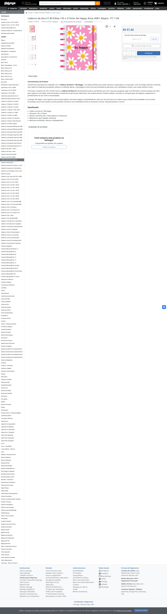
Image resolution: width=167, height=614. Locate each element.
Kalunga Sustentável (27, 592)
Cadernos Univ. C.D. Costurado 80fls (11, 201)
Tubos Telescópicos (6, 560)
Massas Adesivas (6, 457)
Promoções (77, 573)
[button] (32, 29)
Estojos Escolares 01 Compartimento (11, 30)
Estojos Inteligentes (6, 360)
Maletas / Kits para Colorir (8, 454)
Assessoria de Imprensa (28, 594)
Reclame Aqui (85, 604)
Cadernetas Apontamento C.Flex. (10, 98)
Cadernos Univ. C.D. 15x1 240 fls (10, 196)
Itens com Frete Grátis (81, 580)
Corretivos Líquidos (6, 326)
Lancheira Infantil (6, 415)
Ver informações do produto (71, 21)
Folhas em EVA (5, 382)
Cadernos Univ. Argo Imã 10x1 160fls (11, 176)
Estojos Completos (6, 346)
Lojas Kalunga (25, 573)
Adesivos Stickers (6, 46)
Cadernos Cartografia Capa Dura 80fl (11, 137)
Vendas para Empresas (28, 578)
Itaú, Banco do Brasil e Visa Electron (132, 585)
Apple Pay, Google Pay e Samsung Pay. (133, 591)
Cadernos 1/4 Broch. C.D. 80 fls (9, 104)
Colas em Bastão (6, 301)
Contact (3, 321)
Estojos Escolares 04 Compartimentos (12, 357)
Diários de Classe (6, 332)
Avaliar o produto (49, 147)
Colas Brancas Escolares (8, 296)
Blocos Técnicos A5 (6, 76)
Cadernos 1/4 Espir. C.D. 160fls (9, 112)
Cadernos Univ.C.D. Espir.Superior (10, 232)
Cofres (3, 290)
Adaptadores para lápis (7, 43)
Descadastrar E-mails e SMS (56, 596)
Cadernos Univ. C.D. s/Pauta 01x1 (10, 210)
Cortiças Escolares (6, 329)
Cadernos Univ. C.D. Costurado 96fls (11, 204)
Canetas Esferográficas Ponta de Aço (11, 271)
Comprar (149, 53)
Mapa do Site (24, 585)
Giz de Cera (4, 388)
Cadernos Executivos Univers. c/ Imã (11, 165)
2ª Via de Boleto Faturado (55, 594)
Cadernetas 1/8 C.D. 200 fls (8, 90)
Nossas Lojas (107, 2)
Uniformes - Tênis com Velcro (9, 563)
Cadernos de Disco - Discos (8, 148)
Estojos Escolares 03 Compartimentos (12, 354)
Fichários (3, 363)
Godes (3, 407)
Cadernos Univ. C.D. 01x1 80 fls (9, 22)
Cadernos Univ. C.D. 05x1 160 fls (10, 185)
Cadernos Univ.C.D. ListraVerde (10, 235)
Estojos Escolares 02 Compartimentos (12, 352)
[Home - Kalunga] (26, 13)
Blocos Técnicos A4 (6, 73)
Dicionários (4, 338)
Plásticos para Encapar (7, 507)
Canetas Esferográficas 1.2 (8, 260)
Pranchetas (4, 518)
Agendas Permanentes (7, 48)
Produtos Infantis (6, 521)
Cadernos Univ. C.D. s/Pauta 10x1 (10, 212)
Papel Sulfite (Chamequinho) (9, 493)
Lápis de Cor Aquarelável (8, 424)
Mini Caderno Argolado (7, 471)
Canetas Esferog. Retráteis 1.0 (9, 249)
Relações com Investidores (29, 596)
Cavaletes (4, 288)
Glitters (3, 402)
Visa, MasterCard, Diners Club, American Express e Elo (130, 573)
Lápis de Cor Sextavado (7, 429)
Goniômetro (4, 410)
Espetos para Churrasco (8, 343)
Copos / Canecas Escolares (8, 324)
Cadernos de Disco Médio (8, 157)
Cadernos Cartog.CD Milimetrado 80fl (11, 129)
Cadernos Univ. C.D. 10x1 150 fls (10, 187)
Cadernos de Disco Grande (8, 154)
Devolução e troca (52, 582)
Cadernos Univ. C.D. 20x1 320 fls (10, 199)
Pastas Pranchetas (6, 496)
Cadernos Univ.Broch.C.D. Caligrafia (11, 224)
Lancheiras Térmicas (7, 418)
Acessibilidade (78, 571)
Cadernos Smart (5, 174)
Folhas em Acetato (6, 379)
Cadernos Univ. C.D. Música (8, 207)
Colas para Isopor (6, 307)
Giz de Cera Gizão (6, 390)
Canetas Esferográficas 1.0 (8, 257)
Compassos (4, 315)
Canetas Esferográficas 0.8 (8, 254)
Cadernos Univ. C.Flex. (7, 215)
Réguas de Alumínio (6, 535)
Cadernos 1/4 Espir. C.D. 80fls (9, 115)
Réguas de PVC (5, 541)
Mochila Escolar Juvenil (7, 477)
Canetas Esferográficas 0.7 (8, 251)
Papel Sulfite (4, 491)
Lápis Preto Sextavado (7, 438)
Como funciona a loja (53, 571)
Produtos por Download (54, 589)
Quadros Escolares (6, 527)
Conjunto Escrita (6, 318)
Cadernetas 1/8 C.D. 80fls (8, 93)
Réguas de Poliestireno (7, 538)
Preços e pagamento (53, 575)
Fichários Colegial (6, 368)
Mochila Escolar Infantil (7, 33)
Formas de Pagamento (130, 568)
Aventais (3, 59)
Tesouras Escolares (6, 549)
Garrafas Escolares (6, 385)
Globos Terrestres (6, 404)
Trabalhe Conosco (26, 575)
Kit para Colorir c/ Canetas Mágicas (11, 413)
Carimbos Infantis (6, 282)
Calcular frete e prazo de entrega (135, 35)
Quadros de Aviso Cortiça (8, 524)
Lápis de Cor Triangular (7, 432)
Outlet (75, 589)
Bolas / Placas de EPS (7, 79)
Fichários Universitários (7, 371)
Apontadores (5, 54)
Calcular (154, 39)
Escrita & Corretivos (6, 340)
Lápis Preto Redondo (7, 435)
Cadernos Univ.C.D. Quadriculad (10, 237)
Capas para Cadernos (7, 279)
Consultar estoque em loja (142, 46)
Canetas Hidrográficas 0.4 (8, 28)
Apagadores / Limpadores (8, 51)
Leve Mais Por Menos (80, 578)
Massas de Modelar (6, 466)
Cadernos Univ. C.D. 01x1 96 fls (9, 182)
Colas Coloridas (5, 299)
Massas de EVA (5, 463)
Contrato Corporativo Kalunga (31, 580)
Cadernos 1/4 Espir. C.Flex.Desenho (11, 121)
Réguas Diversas (5, 543)
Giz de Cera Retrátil (6, 393)
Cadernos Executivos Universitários (11, 168)
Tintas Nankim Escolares (8, 557)
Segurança (50, 585)
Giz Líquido (4, 399)
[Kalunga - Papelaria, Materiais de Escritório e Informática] (9, 3)
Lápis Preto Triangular (7, 441)
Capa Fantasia (56, 13)
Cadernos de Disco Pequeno (9, 160)
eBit (92, 604)
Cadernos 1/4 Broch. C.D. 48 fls (9, 101)
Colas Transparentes (7, 313)
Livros (3, 443)
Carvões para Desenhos (8, 285)
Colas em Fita (5, 304)
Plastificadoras (5, 513)
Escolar (31, 13)
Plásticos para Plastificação (8, 510)
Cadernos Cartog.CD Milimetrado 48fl (11, 126)
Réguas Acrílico (5, 530)
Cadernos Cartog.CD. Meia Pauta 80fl (11, 132)
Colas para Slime (5, 310)
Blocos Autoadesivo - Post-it (9, 65)
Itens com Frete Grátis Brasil (83, 582)
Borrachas (4, 19)
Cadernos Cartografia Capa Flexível (11, 143)
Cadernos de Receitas (7, 162)
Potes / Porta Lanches (7, 516)
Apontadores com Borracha (9, 57)
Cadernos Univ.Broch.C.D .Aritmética (11, 221)
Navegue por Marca (80, 587)
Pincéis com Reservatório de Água (10, 499)
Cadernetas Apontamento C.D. (9, 96)
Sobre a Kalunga (26, 571)
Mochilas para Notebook (8, 482)
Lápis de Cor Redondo (7, 427)
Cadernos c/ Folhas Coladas (9, 123)
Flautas (3, 374)
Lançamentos (78, 575)
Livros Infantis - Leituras (8, 449)
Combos (76, 585)
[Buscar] (97, 3)
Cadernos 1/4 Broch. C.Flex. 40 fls (10, 110)
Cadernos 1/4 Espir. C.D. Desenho (10, 118)
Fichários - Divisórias (7, 365)
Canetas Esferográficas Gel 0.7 (9, 268)
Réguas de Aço (5, 532)
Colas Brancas (5, 293)
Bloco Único (4, 62)
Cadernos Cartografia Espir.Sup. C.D (11, 146)
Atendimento (107, 4)
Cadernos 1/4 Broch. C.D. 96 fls (9, 107)
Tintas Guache (5, 555)
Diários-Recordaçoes (7, 335)
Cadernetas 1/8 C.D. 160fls (8, 87)
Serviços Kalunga (26, 587)
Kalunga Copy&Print (27, 589)
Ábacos (3, 40)
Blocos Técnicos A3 (6, 71)
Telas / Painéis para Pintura (8, 546)
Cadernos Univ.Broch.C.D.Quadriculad (11, 226)
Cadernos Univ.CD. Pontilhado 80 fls (11, 240)
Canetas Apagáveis (6, 246)
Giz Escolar (4, 396)
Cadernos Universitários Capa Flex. (11, 243)
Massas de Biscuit (6, 460)
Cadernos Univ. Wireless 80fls (9, 218)
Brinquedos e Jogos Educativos (10, 85)
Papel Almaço (5, 488)
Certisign (76, 604)
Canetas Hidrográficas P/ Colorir (10, 276)
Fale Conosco (24, 582)
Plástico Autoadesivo (7, 504)
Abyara (55, 21)
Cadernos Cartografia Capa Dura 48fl (11, 135)
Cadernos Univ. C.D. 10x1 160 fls (10, 25)
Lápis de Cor (4, 421)
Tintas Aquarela (5, 552)
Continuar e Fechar (141, 610)
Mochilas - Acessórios (7, 479)
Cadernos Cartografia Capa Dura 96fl (11, 140)
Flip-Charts (4, 377)
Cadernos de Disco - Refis (8, 151)
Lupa (2, 452)
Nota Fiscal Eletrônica (53, 587)
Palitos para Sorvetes (7, 485)
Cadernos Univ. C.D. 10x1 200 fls (10, 193)
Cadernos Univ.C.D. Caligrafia (9, 229)
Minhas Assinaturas (80, 592)
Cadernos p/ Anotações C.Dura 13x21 (11, 171)
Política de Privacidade (54, 592)
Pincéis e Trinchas (6, 502)
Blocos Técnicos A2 (6, 68)
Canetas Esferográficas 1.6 (8, 263)
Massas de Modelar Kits (8, 468)
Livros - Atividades (6, 446)
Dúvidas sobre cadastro (54, 573)
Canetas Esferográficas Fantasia (10, 265)
